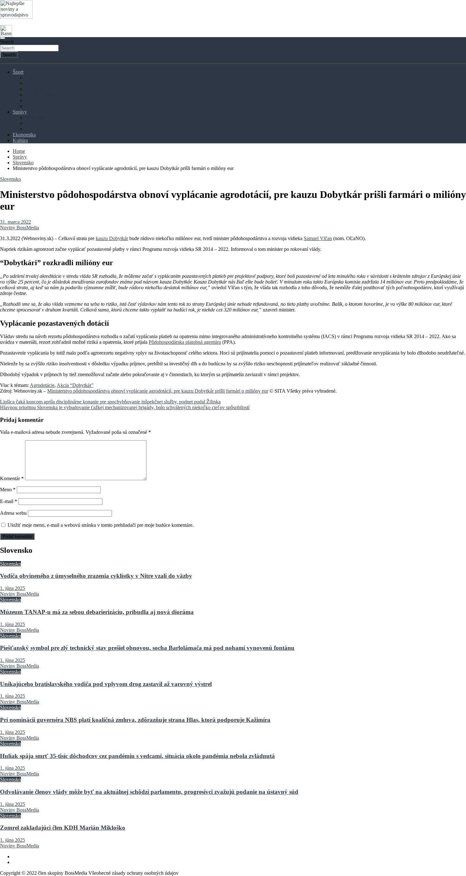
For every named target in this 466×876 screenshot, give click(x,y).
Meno (8, 489)
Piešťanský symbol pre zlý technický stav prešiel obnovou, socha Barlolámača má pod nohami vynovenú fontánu (147, 647)
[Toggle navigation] (2, 38)
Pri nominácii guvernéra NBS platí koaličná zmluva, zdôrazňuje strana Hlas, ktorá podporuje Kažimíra (135, 719)
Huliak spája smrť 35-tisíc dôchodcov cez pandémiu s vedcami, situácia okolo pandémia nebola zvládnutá (137, 756)
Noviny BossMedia (19, 227)
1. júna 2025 (12, 588)
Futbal (31, 77)
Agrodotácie (42, 385)
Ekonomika (24, 134)
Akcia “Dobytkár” (75, 385)
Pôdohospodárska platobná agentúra (185, 342)
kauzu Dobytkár (112, 238)
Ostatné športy (39, 106)
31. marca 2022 (15, 222)
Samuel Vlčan (318, 238)
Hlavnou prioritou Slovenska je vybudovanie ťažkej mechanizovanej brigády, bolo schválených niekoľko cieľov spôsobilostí (124, 407)
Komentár (12, 478)
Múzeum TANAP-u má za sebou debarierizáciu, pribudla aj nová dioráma (97, 612)
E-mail (8, 501)
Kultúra (20, 140)
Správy (20, 111)
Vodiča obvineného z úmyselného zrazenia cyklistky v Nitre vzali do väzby (96, 575)
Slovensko (35, 117)
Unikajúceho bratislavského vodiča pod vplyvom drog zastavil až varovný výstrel (106, 684)
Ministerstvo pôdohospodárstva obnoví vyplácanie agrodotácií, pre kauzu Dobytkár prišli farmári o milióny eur (157, 391)
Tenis (30, 100)
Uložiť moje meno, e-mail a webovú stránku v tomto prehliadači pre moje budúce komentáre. (101, 525)
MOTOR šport (40, 94)
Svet (29, 123)
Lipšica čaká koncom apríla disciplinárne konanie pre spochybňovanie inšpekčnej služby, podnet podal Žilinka (110, 401)
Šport (18, 72)
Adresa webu (13, 513)
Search (7, 41)
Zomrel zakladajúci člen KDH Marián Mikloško (62, 827)
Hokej (31, 83)
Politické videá (40, 129)
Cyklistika (35, 89)
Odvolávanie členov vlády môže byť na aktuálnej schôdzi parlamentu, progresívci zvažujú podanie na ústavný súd (149, 791)
